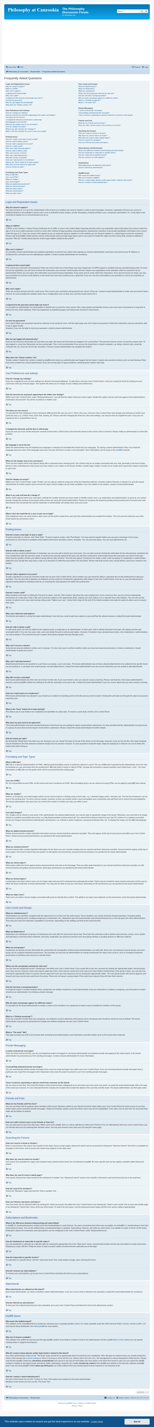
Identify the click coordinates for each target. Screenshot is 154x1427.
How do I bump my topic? (15, 167)
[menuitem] (20, 67)
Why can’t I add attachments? (16, 155)
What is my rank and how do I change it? (20, 129)
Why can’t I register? (13, 91)
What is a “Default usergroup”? (89, 100)
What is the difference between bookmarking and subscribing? (101, 150)
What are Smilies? (12, 179)
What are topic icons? (14, 193)
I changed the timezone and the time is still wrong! (24, 120)
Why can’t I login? (12, 95)
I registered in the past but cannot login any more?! (24, 98)
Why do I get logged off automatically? (19, 102)
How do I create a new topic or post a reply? (22, 139)
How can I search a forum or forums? (92, 133)
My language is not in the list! (16, 122)
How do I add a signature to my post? (19, 144)
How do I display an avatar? (16, 126)
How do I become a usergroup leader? (92, 95)
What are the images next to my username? (22, 124)
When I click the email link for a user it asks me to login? (26, 131)
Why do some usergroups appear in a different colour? (98, 98)
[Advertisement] (77, 42)
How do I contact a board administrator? (93, 182)
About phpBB (39, 1326)
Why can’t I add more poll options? (18, 148)
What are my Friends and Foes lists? (91, 123)
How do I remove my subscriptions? (91, 157)
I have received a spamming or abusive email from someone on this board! (105, 115)
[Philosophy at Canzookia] (33, 10)
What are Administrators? (87, 86)
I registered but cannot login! (16, 93)
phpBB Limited (74, 1324)
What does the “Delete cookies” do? (19, 105)
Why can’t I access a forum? (16, 153)
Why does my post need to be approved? (21, 164)
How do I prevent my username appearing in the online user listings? (30, 115)
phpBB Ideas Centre (115, 1340)
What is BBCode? (12, 175)
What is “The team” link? (87, 102)
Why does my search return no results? (92, 135)
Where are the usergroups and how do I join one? (96, 93)
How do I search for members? (89, 140)
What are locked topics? (14, 191)
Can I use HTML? (12, 177)
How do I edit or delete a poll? (16, 151)
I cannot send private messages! (90, 110)
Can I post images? (13, 182)
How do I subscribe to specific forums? (92, 155)
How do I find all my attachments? (90, 167)
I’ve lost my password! (14, 100)
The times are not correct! (15, 117)
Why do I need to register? (15, 86)
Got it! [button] (137, 1421)
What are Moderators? (86, 89)
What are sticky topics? (14, 189)
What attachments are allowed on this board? (94, 165)
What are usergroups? (86, 91)
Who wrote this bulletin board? (89, 175)
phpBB (119, 450)
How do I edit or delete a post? (17, 141)
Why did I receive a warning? (16, 158)
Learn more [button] (97, 1421)
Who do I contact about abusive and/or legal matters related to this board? (105, 180)
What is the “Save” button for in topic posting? (22, 162)
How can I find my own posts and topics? (93, 142)
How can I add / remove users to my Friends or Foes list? (99, 125)
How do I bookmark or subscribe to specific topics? (97, 153)
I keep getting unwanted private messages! (94, 113)
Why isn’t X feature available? (89, 178)
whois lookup (33, 1358)
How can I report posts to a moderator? (20, 160)
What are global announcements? (18, 184)
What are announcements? (15, 186)
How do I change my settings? (17, 113)
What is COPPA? (12, 89)
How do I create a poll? (14, 146)
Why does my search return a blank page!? (94, 138)
